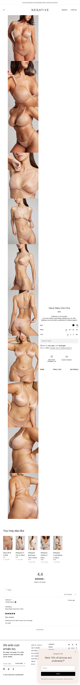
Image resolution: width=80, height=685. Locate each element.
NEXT (58, 674)
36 (73, 330)
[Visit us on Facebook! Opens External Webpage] (13, 669)
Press (51, 647)
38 (77, 330)
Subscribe (19, 663)
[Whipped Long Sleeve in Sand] (57, 543)
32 (66, 330)
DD (77, 334)
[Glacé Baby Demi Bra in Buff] (77, 325)
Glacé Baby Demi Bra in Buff (14, 609)
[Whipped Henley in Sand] (45, 543)
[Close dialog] (75, 652)
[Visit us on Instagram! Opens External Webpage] (4, 669)
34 (70, 330)
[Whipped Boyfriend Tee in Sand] (33, 543)
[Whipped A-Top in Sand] (20, 543)
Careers (51, 644)
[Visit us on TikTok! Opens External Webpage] (9, 669)
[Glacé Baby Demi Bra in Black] (73, 325)
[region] (40, 2)
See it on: (31, 20)
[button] (8, 10)
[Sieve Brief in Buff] (7, 543)
